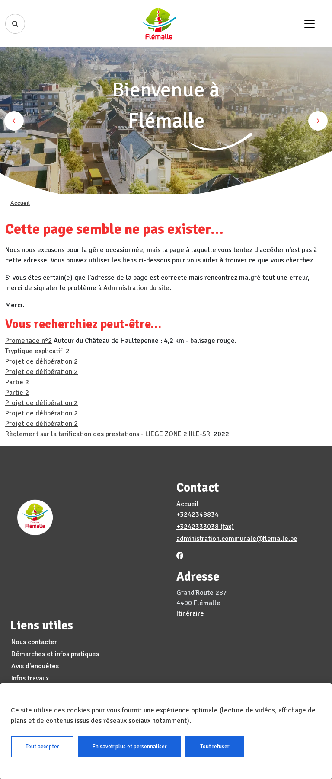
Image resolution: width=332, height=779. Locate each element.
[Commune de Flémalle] (158, 23)
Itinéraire (190, 613)
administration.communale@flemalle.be (236, 538)
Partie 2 (17, 382)
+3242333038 (197, 526)
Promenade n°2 (28, 340)
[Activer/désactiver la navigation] (309, 23)
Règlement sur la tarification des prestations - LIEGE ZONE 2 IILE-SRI (108, 434)
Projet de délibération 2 (41, 361)
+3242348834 (197, 514)
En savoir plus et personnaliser (129, 746)
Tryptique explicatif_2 (37, 351)
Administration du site (136, 288)
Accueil (20, 203)
